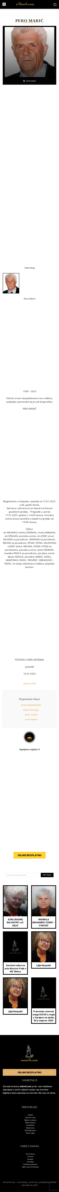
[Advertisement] (29, 137)
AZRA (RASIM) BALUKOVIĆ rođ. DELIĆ (15, 922)
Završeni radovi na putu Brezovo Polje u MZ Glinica (15, 968)
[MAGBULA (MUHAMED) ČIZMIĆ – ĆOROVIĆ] (43, 901)
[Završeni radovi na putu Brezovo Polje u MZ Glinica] (15, 947)
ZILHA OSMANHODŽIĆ (31, 705)
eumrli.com (29, 683)
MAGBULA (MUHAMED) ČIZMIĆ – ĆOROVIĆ (43, 922)
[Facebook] (13, 89)
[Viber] (26, 89)
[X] (20, 89)
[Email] (45, 89)
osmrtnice (33, 1182)
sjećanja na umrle (30, 1185)
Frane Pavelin (31, 719)
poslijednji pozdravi (47, 1182)
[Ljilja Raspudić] (43, 947)
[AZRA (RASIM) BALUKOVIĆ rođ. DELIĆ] (15, 901)
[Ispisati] (39, 89)
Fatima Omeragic (31, 710)
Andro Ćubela (31, 714)
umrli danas (22, 1182)
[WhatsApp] (32, 89)
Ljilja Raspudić (43, 965)
